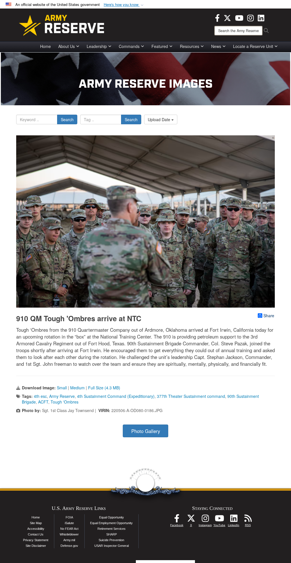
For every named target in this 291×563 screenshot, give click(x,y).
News (216, 46)
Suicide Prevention (111, 540)
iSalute (69, 523)
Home (45, 46)
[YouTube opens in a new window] (239, 17)
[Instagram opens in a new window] (250, 17)
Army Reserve (62, 396)
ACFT (43, 402)
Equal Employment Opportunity (111, 523)
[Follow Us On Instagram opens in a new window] (205, 520)
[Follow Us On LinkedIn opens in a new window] (233, 520)
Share (268, 315)
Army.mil (69, 540)
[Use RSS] (248, 520)
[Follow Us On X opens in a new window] (191, 520)
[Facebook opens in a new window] (217, 17)
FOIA (69, 517)
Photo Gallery (145, 431)
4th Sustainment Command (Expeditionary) (116, 396)
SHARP (111, 534)
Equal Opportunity (111, 517)
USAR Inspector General (111, 545)
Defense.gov (69, 545)
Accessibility (35, 528)
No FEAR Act (69, 528)
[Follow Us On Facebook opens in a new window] (177, 520)
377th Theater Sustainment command (191, 396)
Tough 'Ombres (64, 402)
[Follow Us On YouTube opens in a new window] (219, 520)
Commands (129, 46)
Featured (159, 46)
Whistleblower (69, 534)
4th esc (40, 396)
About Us (66, 46)
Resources (189, 46)
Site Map (36, 523)
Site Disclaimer (36, 545)
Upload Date (159, 119)
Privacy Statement (35, 540)
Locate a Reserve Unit (253, 46)
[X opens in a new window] (227, 17)
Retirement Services (111, 528)
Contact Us (35, 534)
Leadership (97, 46)
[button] (124, 5)
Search (67, 119)
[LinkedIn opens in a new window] (261, 17)
